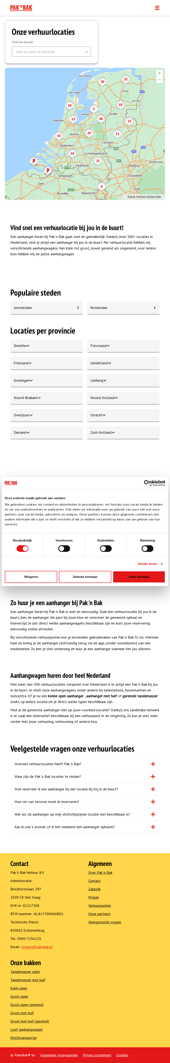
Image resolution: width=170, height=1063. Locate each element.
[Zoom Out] (159, 79)
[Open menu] (157, 7)
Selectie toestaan (85, 576)
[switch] (64, 548)
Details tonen (147, 563)
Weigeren (31, 576)
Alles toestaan (139, 576)
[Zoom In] (159, 73)
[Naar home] (21, 8)
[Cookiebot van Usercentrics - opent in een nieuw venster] (147, 483)
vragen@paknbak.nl (36, 946)
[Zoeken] (87, 51)
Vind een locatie (22, 42)
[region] (85, 134)
